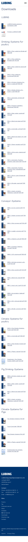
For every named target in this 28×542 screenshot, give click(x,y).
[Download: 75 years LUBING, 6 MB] (3, 34)
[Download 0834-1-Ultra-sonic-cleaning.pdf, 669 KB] (3, 154)
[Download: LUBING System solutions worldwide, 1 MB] (3, 26)
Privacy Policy (11, 533)
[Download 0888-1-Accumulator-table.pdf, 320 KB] (3, 295)
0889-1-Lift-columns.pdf (16, 254)
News (3, 508)
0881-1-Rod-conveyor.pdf (17, 223)
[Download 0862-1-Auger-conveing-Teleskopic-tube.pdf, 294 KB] (3, 193)
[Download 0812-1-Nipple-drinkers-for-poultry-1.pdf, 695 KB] (3, 92)
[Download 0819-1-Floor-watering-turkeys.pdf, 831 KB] (3, 77)
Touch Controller (14, 426)
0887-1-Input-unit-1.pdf (16, 285)
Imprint (3, 533)
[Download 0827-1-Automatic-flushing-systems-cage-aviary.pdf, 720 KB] (3, 162)
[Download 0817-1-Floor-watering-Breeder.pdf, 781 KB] (3, 61)
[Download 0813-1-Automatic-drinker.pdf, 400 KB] (3, 100)
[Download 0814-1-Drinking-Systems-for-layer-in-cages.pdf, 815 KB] (3, 84)
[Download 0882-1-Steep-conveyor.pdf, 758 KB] (3, 218)
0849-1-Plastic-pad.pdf (16, 351)
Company (3, 510)
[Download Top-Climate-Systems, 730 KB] (3, 421)
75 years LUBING (14, 31)
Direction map (5, 517)
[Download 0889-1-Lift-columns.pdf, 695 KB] (3, 256)
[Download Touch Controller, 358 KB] (3, 429)
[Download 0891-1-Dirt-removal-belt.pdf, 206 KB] (3, 303)
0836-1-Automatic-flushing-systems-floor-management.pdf (16, 169)
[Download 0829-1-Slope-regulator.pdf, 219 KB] (3, 147)
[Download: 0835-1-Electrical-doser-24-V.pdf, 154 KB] (3, 139)
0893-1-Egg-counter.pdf (16, 270)
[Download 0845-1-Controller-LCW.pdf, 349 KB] (3, 131)
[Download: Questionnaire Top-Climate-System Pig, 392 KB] (3, 452)
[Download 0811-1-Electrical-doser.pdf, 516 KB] (3, 123)
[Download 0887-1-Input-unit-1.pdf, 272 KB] (3, 288)
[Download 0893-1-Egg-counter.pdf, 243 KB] (3, 272)
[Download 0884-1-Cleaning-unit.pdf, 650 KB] (3, 241)
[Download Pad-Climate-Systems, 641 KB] (3, 436)
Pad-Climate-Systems (16, 434)
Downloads (4, 515)
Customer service (6, 506)
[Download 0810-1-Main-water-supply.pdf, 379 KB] (3, 115)
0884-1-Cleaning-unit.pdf (16, 238)
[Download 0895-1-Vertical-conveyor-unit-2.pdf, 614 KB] (3, 264)
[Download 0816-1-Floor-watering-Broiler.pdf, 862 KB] (3, 53)
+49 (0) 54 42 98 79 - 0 (11, 490)
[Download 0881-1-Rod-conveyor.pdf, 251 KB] (3, 225)
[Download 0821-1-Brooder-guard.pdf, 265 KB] (3, 185)
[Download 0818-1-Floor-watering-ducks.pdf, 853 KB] (3, 69)
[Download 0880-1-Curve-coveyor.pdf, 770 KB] (3, 210)
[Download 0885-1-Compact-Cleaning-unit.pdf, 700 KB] (3, 249)
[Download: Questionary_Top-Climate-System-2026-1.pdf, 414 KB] (3, 361)
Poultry (3, 502)
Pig (2, 504)
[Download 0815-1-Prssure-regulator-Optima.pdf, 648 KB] (3, 108)
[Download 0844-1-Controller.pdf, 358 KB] (3, 338)
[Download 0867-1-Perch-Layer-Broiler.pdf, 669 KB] (3, 178)
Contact (3, 519)
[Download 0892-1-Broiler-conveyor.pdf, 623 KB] (3, 311)
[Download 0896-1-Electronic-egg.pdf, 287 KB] (3, 280)
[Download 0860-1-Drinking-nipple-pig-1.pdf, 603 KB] (3, 378)
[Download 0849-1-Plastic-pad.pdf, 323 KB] (3, 354)
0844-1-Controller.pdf (16, 336)
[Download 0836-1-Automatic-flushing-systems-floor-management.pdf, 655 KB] (3, 170)
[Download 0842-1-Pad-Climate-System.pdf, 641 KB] (3, 346)
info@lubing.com (9, 494)
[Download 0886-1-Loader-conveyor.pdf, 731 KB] (3, 233)
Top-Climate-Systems (15, 418)
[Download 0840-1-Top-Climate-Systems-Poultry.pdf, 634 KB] (3, 330)
